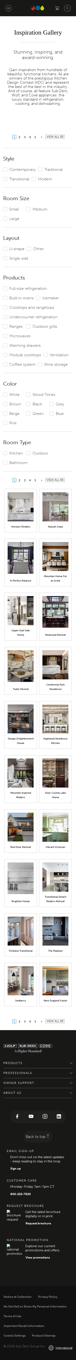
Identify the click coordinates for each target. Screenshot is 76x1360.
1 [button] (14, 137)
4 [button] (30, 137)
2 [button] (19, 137)
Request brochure (38, 1223)
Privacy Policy (47, 1297)
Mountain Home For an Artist (55, 578)
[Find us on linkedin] (59, 1117)
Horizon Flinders (20, 526)
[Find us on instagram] (45, 1117)
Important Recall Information (24, 1326)
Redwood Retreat (55, 634)
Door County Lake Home (55, 795)
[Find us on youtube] (31, 1117)
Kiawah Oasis (55, 526)
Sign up (15, 1168)
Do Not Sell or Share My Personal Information (35, 1306)
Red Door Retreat (20, 847)
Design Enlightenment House (21, 741)
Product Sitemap (44, 1335)
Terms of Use (12, 1316)
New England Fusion (55, 1000)
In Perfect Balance (20, 580)
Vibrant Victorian (55, 847)
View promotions (38, 1257)
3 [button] (25, 137)
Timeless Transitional (21, 950)
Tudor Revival (20, 689)
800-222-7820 (20, 1194)
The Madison (55, 950)
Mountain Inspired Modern (20, 795)
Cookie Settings (15, 1335)
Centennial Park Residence (55, 687)
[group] (19, 169)
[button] (42, 137)
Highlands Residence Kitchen (55, 741)
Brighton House (21, 901)
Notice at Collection (18, 1297)
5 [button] (35, 137)
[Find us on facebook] (17, 1117)
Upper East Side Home (20, 632)
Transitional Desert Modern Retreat (55, 899)
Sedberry (20, 1000)
